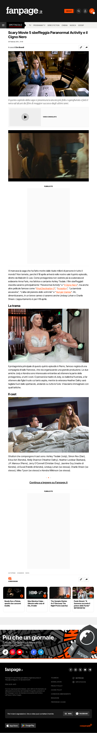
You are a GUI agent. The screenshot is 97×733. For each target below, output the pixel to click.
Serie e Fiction (53, 25)
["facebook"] (34, 652)
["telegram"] (41, 652)
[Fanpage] (14, 670)
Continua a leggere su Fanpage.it (48, 482)
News (27, 573)
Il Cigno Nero (70, 285)
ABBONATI (69, 11)
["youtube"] (19, 652)
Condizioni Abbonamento (61, 694)
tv (30, 25)
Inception (62, 288)
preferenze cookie (58, 702)
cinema (65, 25)
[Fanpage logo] (21, 11)
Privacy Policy (56, 686)
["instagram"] (12, 652)
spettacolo (15, 25)
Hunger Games (63, 292)
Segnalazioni (56, 682)
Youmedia (55, 678)
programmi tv (39, 25)
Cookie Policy (56, 690)
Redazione (55, 698)
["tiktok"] (5, 652)
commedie (20, 573)
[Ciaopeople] (86, 726)
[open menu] (3, 25)
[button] (86, 47)
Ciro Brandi (19, 47)
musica (73, 25)
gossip (81, 25)
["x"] (27, 652)
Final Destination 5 (45, 288)
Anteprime (12, 573)
